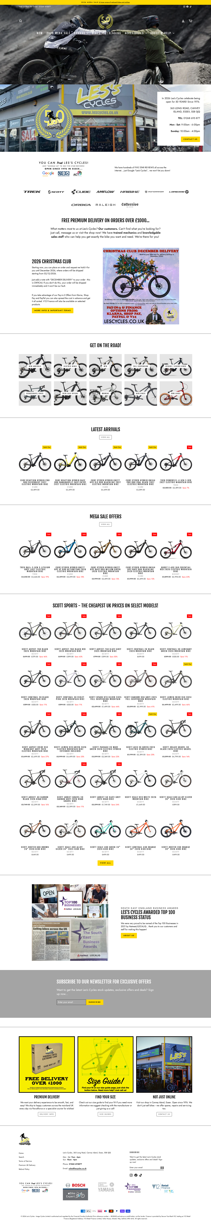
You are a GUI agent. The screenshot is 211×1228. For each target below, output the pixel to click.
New (40, 33)
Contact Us (190, 139)
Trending (114, 33)
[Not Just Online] (164, 1064)
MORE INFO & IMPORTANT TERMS (52, 310)
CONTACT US (164, 1114)
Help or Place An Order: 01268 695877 (35, 6)
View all (105, 437)
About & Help (161, 33)
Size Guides (105, 1114)
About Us (128, 935)
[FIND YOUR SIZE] (106, 1064)
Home (21, 1153)
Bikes (96, 33)
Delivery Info (47, 1114)
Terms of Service (25, 1161)
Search (21, 1157)
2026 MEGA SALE (59, 33)
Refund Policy (24, 1169)
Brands (80, 33)
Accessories (135, 33)
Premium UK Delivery (27, 1165)
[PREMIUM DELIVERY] (47, 1064)
